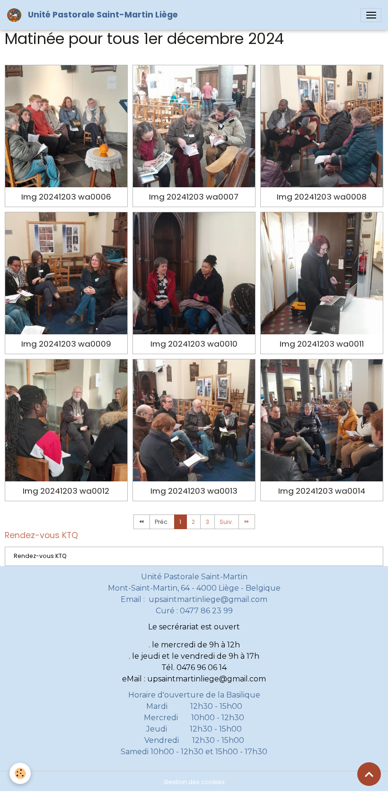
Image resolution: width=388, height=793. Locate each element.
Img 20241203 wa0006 (66, 196)
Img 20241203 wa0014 (321, 491)
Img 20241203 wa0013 (194, 491)
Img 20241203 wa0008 (322, 196)
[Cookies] (20, 773)
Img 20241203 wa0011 (322, 343)
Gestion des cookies (194, 782)
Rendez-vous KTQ (40, 556)
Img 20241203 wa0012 (66, 491)
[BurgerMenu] (371, 15)
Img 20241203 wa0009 (66, 343)
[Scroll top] (369, 774)
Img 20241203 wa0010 (194, 343)
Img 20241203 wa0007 (193, 196)
